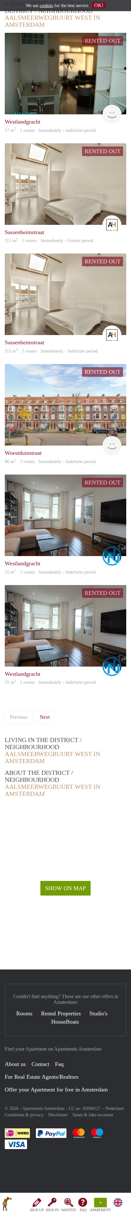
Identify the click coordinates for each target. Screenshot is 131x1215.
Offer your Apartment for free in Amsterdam (56, 1089)
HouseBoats (65, 1021)
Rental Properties (61, 1013)
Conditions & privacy (24, 1114)
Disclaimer (58, 1114)
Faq (59, 1064)
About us (15, 1064)
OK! (98, 5)
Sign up (37, 1210)
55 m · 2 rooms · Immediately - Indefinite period (50, 682)
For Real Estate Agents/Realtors (42, 1077)
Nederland (114, 1108)
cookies (46, 5)
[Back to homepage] (7, 1205)
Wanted (68, 1210)
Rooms (24, 1013)
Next (45, 717)
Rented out (103, 41)
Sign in (52, 1210)
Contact (40, 1064)
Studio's (98, 1013)
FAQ (83, 1210)
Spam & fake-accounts (92, 1114)
